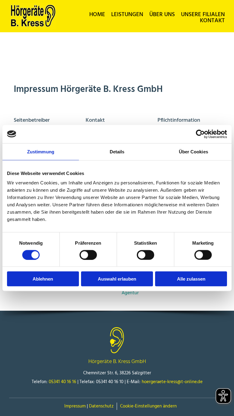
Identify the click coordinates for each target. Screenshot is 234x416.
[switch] (88, 255)
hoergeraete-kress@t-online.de (172, 382)
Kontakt (212, 21)
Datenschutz (101, 406)
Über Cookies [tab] (193, 151)
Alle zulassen (191, 278)
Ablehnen (43, 278)
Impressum (75, 406)
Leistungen (127, 15)
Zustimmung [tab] (40, 151)
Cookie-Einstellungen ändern (148, 406)
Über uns (162, 15)
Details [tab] (117, 151)
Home (97, 15)
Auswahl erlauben (117, 278)
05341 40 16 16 (62, 382)
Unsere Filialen (203, 15)
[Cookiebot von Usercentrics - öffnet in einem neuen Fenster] (200, 133)
